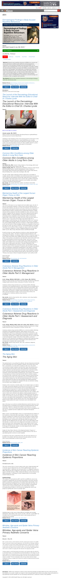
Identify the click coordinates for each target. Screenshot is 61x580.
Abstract (5, 56)
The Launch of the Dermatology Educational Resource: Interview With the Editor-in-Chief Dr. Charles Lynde (20, 96)
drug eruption (11, 301)
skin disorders (23, 258)
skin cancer (23, 517)
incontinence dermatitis (23, 184)
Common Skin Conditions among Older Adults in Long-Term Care (18, 154)
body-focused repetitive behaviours (26, 83)
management (18, 301)
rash (23, 301)
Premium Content (7, 59)
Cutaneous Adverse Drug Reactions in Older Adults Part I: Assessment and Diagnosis (20, 309)
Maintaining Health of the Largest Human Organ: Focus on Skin (19, 194)
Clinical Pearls (32, 56)
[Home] (8, 10)
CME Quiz (11, 56)
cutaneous (5, 301)
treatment (29, 301)
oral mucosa (22, 84)
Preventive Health (15, 560)
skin (26, 84)
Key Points (24, 56)
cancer (16, 517)
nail (15, 84)
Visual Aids (17, 56)
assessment (32, 345)
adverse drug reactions (29, 299)
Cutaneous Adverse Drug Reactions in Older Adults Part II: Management (20, 267)
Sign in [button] (6, 87)
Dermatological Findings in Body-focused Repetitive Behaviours (19, 20)
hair (17, 84)
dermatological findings (8, 84)
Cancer (12, 517)
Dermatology (14, 83)
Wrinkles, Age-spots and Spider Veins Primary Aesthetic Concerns (21, 526)
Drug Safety (20, 299)
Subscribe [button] (23, 87)
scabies (31, 184)
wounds (7, 185)
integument (22, 560)
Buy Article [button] (15, 87)
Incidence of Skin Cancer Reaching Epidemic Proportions (21, 451)
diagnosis (10, 346)
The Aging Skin (9, 354)
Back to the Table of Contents (10, 130)
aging (19, 442)
